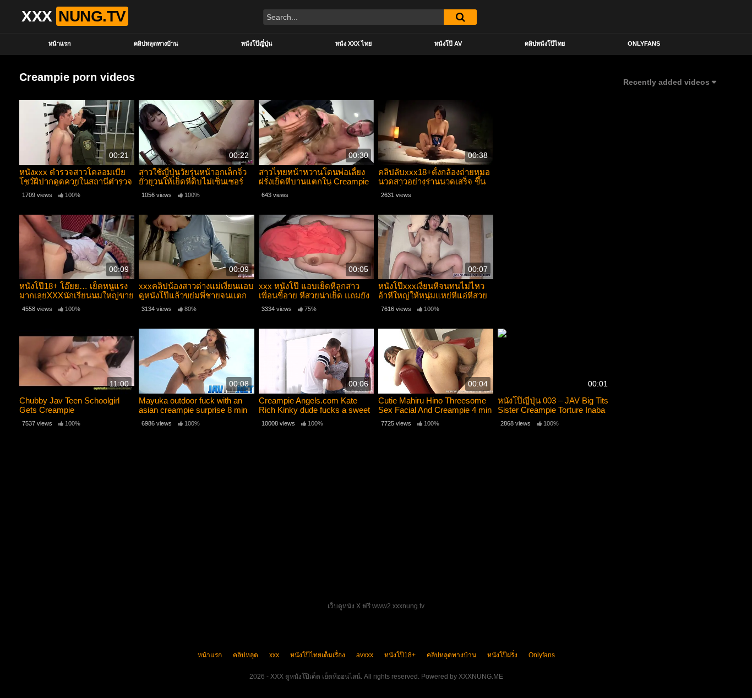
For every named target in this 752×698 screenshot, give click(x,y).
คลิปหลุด (245, 655)
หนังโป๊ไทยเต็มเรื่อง (317, 655)
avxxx (364, 655)
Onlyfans (644, 43)
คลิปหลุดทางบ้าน (156, 43)
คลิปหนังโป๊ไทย (545, 43)
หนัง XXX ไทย (353, 43)
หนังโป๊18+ (400, 655)
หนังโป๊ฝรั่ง (502, 655)
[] (460, 17)
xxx (274, 655)
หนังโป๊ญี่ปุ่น (257, 43)
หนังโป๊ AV (448, 43)
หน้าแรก (59, 43)
